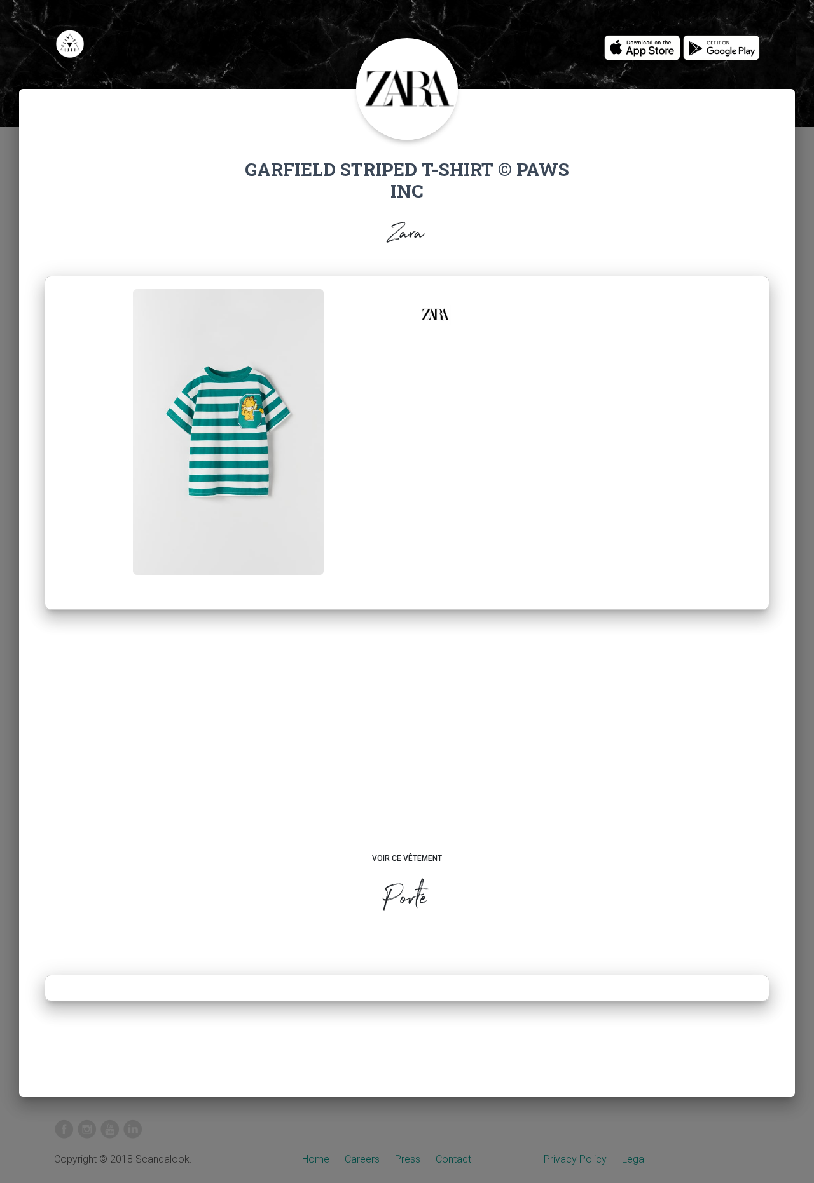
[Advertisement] (407, 743)
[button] (435, 314)
